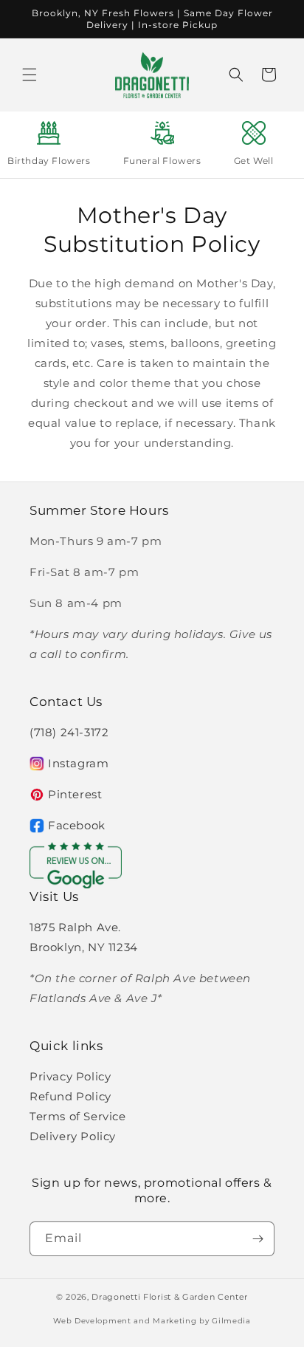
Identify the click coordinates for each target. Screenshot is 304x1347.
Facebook (77, 825)
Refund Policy (70, 1096)
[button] (29, 74)
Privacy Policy (70, 1076)
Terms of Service (78, 1116)
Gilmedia (231, 1321)
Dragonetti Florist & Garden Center (169, 1297)
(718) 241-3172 (69, 732)
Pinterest (75, 794)
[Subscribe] (257, 1238)
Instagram (78, 763)
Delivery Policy (73, 1136)
